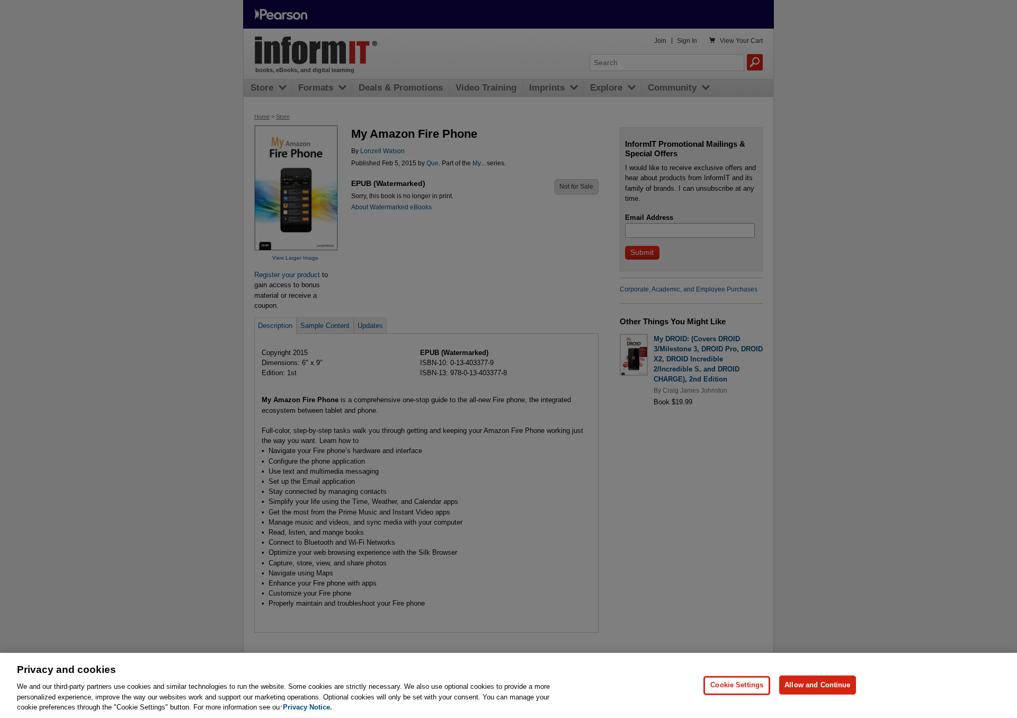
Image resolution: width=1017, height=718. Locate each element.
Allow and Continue (817, 685)
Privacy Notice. (307, 707)
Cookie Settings (736, 685)
